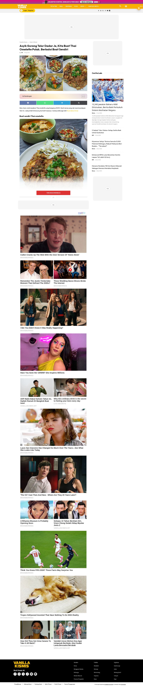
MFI (93, 135)
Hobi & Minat (33, 42)
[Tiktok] (105, 11)
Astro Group (123, 684)
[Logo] (22, 6)
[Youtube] (107, 11)
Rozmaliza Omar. (73, 111)
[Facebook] (98, 11)
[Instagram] (101, 11)
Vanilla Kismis (23, 42)
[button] (120, 6)
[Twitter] (103, 11)
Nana (93, 113)
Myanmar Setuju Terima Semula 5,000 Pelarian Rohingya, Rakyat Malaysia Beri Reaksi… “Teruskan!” (107, 143)
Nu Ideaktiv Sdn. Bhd (109, 684)
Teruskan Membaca (53, 193)
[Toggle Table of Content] (82, 96)
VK (22, 52)
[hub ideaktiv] (126, 5)
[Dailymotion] (110, 11)
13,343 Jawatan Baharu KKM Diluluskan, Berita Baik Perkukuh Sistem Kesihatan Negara (107, 107)
